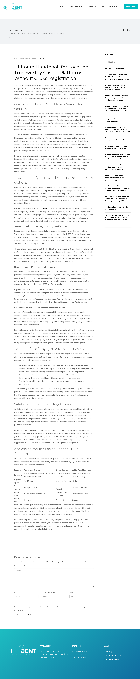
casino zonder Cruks (44, 208)
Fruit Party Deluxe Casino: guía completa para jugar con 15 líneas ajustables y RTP (117, 199)
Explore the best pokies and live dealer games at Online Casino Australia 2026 (116, 98)
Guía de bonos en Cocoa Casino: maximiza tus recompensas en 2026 (115, 167)
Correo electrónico (49, 592)
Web (71, 592)
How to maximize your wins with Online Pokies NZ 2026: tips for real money (116, 87)
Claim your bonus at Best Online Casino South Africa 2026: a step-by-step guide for (117, 129)
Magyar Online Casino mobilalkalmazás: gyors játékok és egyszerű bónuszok (117, 178)
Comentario (19, 566)
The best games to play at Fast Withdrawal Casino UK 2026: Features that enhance (117, 77)
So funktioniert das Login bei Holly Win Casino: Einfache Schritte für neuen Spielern (117, 217)
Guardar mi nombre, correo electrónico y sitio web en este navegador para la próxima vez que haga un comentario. (53, 608)
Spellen (42, 59)
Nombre (18, 592)
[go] (128, 62)
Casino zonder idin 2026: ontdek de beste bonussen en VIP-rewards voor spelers (117, 188)
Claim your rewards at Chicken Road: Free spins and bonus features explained (117, 157)
